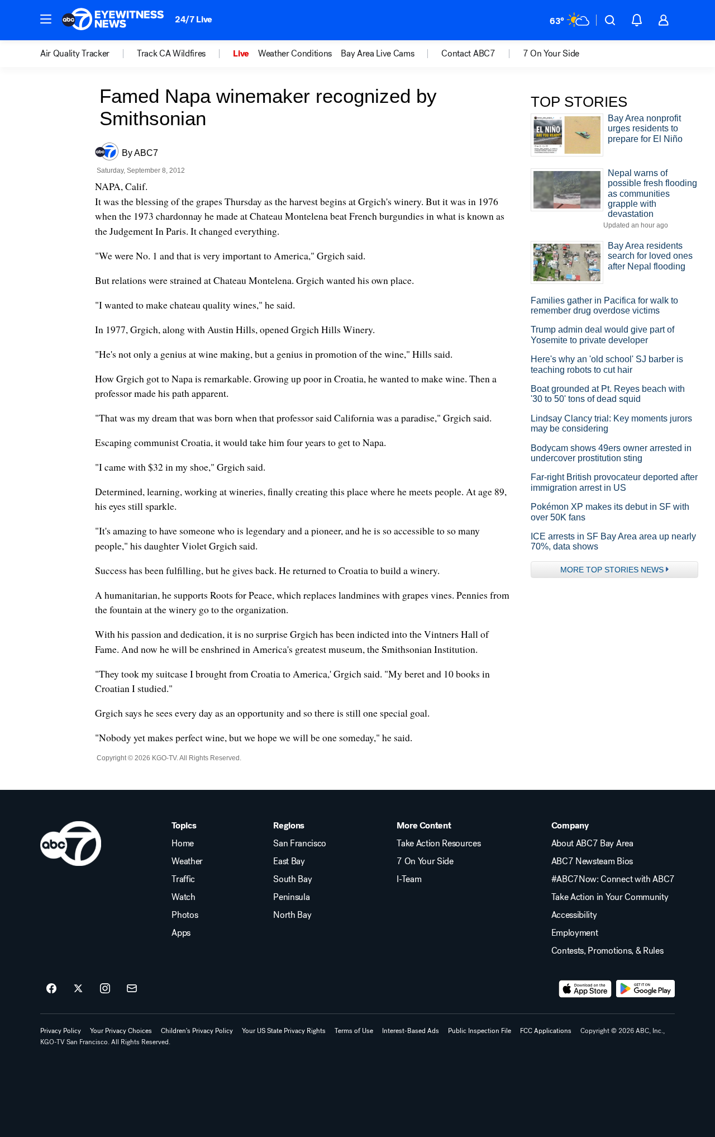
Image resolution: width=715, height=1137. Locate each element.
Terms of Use (354, 1030)
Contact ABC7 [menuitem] (468, 54)
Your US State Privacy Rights (284, 1030)
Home (182, 843)
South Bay (292, 879)
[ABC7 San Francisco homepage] (113, 20)
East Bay (288, 861)
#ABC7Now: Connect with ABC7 (613, 879)
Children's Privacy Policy (197, 1030)
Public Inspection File (479, 1030)
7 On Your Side (425, 861)
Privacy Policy (60, 1030)
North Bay (292, 915)
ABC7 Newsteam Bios (592, 861)
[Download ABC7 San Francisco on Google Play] (645, 989)
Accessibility (574, 915)
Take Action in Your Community (610, 897)
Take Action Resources (438, 843)
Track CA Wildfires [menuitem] (171, 54)
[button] (46, 19)
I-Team (409, 879)
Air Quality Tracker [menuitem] (74, 54)
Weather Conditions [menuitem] (295, 54)
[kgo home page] (70, 843)
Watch (183, 897)
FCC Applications (545, 1030)
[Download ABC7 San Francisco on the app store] (585, 989)
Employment (574, 932)
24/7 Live (193, 19)
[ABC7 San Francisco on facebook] (51, 989)
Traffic (183, 879)
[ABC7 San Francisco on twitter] (78, 989)
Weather (187, 861)
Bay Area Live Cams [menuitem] (377, 54)
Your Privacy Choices (121, 1030)
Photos (184, 915)
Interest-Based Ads (410, 1030)
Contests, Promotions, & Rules (607, 950)
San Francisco (299, 843)
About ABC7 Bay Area (592, 843)
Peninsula (291, 897)
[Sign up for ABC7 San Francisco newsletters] (132, 989)
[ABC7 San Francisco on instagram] (105, 989)
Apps (180, 932)
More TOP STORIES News (612, 569)
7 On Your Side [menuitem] (551, 54)
